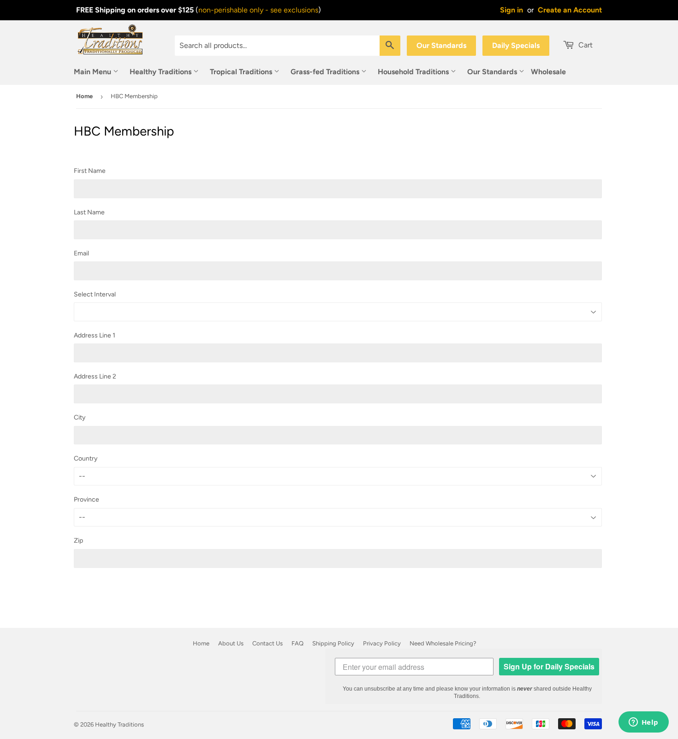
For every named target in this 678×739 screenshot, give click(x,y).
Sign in (511, 10)
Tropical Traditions (242, 71)
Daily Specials (516, 45)
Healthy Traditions (161, 71)
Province (86, 499)
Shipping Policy (333, 643)
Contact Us (267, 643)
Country (85, 458)
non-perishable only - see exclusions (258, 10)
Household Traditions (414, 71)
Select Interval (95, 294)
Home (84, 96)
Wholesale (548, 71)
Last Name (89, 212)
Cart (585, 45)
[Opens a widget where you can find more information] (643, 722)
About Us (231, 643)
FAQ (297, 643)
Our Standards (441, 45)
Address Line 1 (94, 335)
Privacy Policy (382, 643)
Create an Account (570, 10)
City (79, 417)
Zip (78, 540)
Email (81, 253)
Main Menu (93, 71)
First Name (90, 171)
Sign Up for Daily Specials (549, 666)
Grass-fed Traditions (326, 71)
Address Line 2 (95, 376)
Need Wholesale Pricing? (443, 643)
